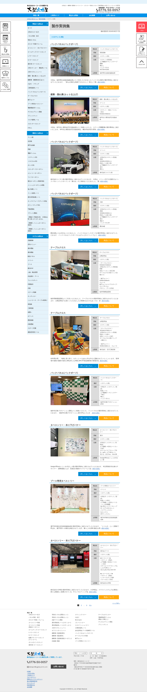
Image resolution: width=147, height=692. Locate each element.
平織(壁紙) (31, 209)
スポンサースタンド (34, 124)
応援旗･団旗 (56, 641)
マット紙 (30, 137)
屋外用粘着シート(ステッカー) (61, 622)
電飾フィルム (32, 153)
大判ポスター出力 (33, 32)
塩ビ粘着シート (33, 189)
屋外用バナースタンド (35, 64)
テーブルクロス (58, 247)
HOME (29, 671)
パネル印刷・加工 (33, 36)
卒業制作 (30, 284)
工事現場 (30, 308)
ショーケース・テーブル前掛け (37, 300)
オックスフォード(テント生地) (37, 201)
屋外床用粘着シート (34, 197)
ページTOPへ (116, 603)
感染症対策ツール (33, 332)
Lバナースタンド (33, 56)
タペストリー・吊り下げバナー (66, 425)
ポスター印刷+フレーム (35, 44)
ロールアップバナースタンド (37, 52)
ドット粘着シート (33, 193)
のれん (30, 128)
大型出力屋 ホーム (32, 19)
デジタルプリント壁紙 (35, 112)
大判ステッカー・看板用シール (37, 68)
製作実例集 (42, 19)
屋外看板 (30, 248)
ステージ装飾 (32, 292)
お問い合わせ (110, 15)
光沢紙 (30, 141)
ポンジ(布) (31, 165)
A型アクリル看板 (57, 620)
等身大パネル (32, 40)
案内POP (30, 268)
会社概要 (92, 15)
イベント (30, 260)
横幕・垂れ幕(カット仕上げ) (64, 94)
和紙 (29, 149)
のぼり (77, 617)
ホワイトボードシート (59, 630)
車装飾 (30, 304)
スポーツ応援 (32, 328)
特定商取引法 (31, 685)
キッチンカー (32, 296)
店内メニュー (32, 244)
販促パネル (31, 256)
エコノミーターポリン (35, 173)
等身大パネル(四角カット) (60, 617)
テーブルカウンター (104, 614)
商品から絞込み (37, 24)
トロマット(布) (32, 157)
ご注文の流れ (31, 673)
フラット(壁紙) (32, 213)
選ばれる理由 (73, 15)
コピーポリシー (31, 677)
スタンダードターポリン (35, 169)
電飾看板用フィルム (34, 108)
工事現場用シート (33, 88)
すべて (30, 28)
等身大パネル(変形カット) (60, 614)
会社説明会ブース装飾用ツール (85, 630)
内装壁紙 (30, 324)
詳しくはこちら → (88, 87)
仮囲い (30, 312)
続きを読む (101, 82)
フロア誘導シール (33, 120)
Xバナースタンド (33, 60)
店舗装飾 (30, 240)
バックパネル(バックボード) (64, 44)
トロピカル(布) (32, 161)
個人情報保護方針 (32, 681)
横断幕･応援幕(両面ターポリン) (62, 638)
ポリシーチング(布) (34, 205)
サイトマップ (31, 683)
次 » (90, 605)
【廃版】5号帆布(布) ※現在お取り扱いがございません (38, 218)
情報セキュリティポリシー (35, 679)
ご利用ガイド (54, 15)
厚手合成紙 (31, 145)
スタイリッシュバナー (82, 625)
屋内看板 (30, 252)
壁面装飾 (30, 320)
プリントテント (33, 116)
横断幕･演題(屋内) (57, 636)
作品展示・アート (33, 276)
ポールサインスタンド (36, 642)
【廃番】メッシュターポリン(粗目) (37, 224)
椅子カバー (31, 100)
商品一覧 (36, 15)
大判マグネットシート (35, 72)
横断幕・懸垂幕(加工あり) (36, 80)
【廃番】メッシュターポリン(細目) (37, 230)
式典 (29, 288)
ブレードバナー (80, 622)
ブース (30, 264)
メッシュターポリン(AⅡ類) (36, 185)
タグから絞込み (37, 236)
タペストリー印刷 (34, 622)
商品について (109, 87)
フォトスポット (33, 280)
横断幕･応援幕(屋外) (58, 633)
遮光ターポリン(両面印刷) (36, 181)
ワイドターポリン (33, 177)
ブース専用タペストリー (62, 481)
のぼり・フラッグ (33, 84)
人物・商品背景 (33, 272)
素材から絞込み (37, 133)
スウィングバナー (80, 614)
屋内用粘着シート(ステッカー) (61, 625)
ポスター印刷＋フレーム (36, 620)
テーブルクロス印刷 (81, 636)
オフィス (30, 316)
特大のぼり (78, 620)
